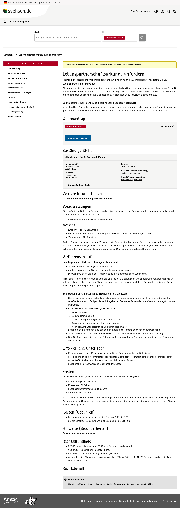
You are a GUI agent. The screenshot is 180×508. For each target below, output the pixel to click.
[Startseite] (33, 11)
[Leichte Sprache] (162, 11)
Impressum (111, 501)
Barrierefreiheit (126, 501)
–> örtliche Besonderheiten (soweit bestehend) (87, 198)
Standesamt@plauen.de (131, 179)
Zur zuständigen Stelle (79, 185)
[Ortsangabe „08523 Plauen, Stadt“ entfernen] (123, 38)
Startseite (9, 55)
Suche (37, 32)
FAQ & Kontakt (169, 501)
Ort (103, 32)
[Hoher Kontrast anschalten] (156, 11)
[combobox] (67, 37)
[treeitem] (30, 63)
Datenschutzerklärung (92, 501)
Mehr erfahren (134, 65)
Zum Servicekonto (140, 11)
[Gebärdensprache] (168, 11)
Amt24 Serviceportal (18, 21)
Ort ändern (166, 126)
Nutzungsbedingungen (147, 501)
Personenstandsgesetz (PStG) (89, 446)
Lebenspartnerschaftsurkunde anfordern (40, 55)
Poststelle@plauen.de (130, 173)
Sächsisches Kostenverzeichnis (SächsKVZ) (108, 457)
